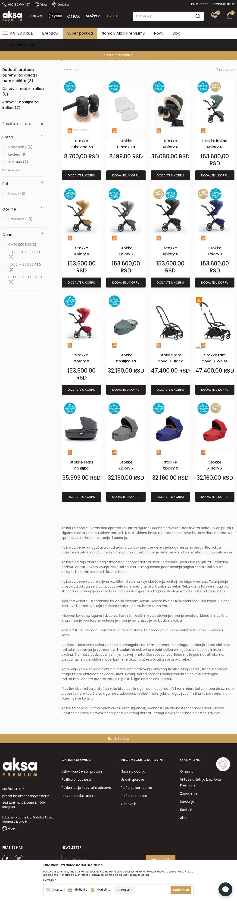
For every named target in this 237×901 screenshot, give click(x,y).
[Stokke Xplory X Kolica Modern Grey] (126, 215)
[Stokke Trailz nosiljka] (81, 429)
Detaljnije (49, 880)
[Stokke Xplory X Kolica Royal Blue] (214, 215)
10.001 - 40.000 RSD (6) (24, 254)
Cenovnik (128, 804)
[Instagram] (19, 859)
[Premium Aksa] (12, 15)
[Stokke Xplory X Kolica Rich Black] (170, 215)
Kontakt (186, 809)
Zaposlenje (188, 793)
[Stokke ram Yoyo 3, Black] (170, 322)
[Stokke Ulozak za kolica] (126, 108)
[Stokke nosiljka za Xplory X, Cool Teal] (126, 322)
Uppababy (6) (20, 146)
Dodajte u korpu (81, 175)
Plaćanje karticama (136, 787)
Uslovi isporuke (132, 779)
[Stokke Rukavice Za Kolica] (81, 108)
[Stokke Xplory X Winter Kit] (170, 108)
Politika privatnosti (76, 779)
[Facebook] (7, 859)
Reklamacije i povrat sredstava (86, 787)
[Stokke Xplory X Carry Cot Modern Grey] (126, 429)
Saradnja (187, 801)
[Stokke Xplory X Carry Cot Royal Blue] (170, 429)
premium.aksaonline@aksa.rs (25, 796)
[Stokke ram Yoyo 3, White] (214, 322)
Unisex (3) (16, 193)
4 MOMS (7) (18, 161)
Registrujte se (224, 4)
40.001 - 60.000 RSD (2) (24, 267)
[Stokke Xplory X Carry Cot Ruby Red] (214, 429)
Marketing (104, 889)
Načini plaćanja (133, 771)
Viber (12, 828)
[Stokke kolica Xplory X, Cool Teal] (214, 108)
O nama (186, 771)
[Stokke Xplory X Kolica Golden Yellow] (81, 215)
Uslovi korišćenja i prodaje (82, 771)
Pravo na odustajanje (79, 795)
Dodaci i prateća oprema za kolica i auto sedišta (19, 75)
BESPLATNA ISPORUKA (118, 55)
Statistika (80, 889)
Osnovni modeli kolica (23, 91)
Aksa (183, 817)
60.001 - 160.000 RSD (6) (25, 279)
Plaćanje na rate (134, 795)
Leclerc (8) (17, 154)
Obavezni (58, 889)
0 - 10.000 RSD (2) (23, 244)
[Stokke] (70, 130)
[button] (168, 16)
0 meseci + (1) (20, 219)
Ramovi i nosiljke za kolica (20, 104)
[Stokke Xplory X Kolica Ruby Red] (81, 322)
